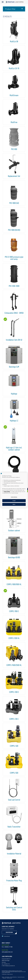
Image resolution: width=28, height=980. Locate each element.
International (7, 936)
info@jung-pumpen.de (10, 965)
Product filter (10, 9)
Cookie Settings (9, 977)
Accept (14, 500)
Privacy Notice (7, 491)
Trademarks (4, 977)
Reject (14, 504)
